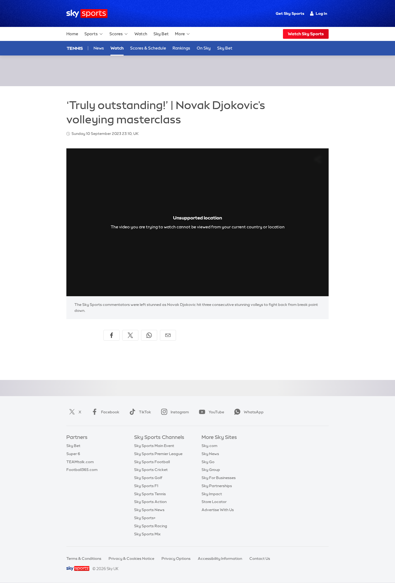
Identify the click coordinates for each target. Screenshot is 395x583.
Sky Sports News (149, 510)
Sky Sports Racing (150, 526)
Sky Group (211, 470)
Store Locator (214, 502)
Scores (116, 34)
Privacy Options (176, 558)
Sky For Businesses (219, 478)
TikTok (145, 412)
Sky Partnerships (217, 486)
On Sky (204, 48)
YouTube (216, 412)
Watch (140, 34)
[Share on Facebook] (111, 335)
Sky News (210, 454)
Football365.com (82, 470)
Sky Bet (161, 34)
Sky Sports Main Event (154, 446)
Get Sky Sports (290, 13)
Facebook (110, 412)
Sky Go (208, 462)
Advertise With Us (218, 510)
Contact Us (259, 558)
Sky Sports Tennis (150, 494)
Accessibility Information (220, 558)
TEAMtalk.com (80, 462)
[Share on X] (130, 335)
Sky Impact (212, 494)
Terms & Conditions (83, 558)
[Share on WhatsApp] (149, 335)
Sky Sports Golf (148, 478)
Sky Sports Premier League (158, 454)
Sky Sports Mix (147, 534)
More (180, 34)
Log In (321, 13)
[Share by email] (168, 335)
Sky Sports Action (150, 502)
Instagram (180, 412)
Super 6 (73, 454)
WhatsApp (254, 412)
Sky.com (209, 446)
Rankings (181, 48)
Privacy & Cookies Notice (131, 558)
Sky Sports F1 (146, 486)
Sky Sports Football (152, 462)
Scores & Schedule (148, 48)
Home (72, 34)
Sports (91, 34)
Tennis (75, 48)
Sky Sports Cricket (151, 470)
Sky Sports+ (145, 518)
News (99, 48)
